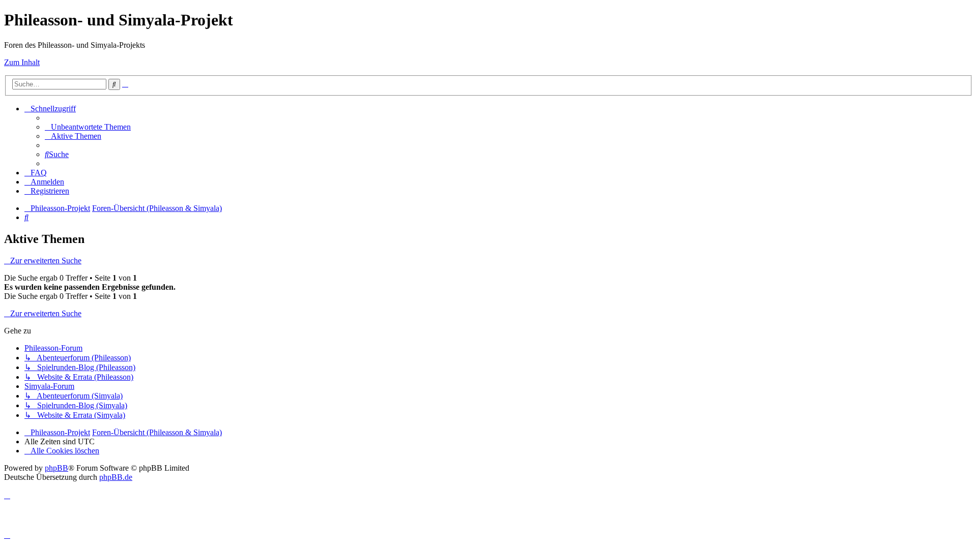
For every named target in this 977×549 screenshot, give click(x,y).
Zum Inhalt (22, 62)
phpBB (56, 468)
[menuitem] (88, 127)
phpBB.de (115, 477)
